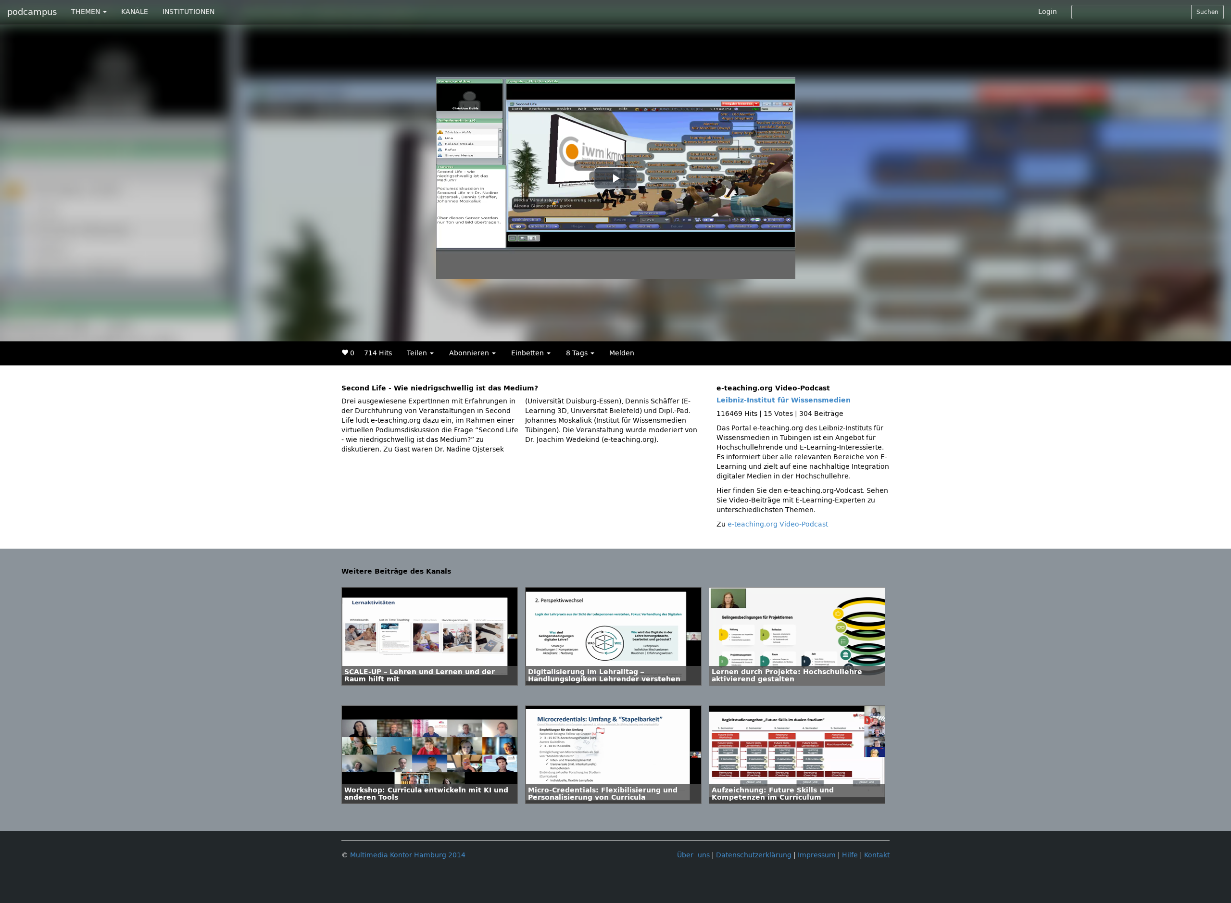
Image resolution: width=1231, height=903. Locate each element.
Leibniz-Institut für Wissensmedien (783, 400)
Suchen (1207, 12)
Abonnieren (470, 353)
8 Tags (578, 353)
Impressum (817, 855)
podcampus (32, 12)
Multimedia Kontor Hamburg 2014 (407, 855)
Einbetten (528, 353)
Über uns (693, 855)
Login (1047, 12)
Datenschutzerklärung (753, 855)
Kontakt (877, 855)
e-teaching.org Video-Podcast (778, 524)
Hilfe (850, 855)
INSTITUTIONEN (188, 12)
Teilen (418, 353)
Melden (621, 353)
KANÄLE (134, 12)
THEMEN (86, 12)
